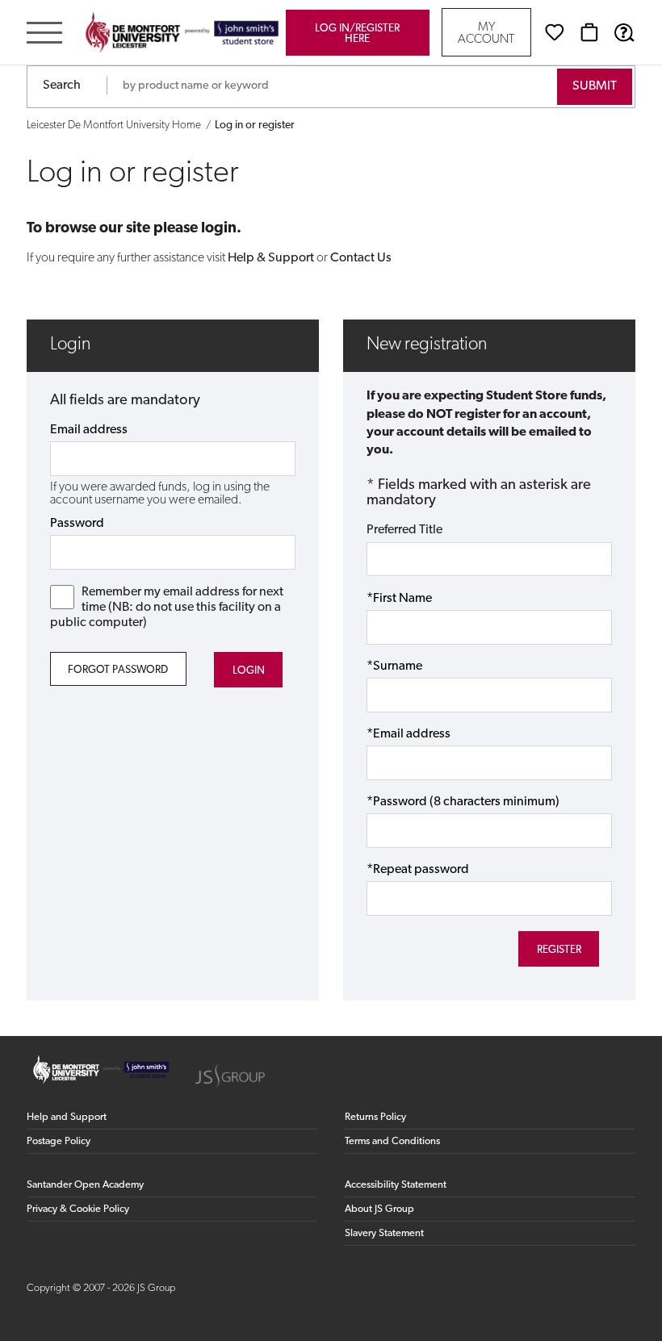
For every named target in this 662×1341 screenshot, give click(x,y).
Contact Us (361, 258)
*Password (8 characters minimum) (463, 802)
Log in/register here (357, 33)
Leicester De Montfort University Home (114, 125)
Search (62, 85)
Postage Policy (58, 1141)
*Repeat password (418, 869)
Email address (89, 430)
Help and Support (67, 1117)
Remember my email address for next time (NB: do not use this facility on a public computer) (167, 607)
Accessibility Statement (395, 1185)
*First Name (399, 598)
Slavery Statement (384, 1233)
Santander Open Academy (85, 1185)
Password (77, 523)
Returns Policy (375, 1117)
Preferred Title (404, 530)
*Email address (408, 734)
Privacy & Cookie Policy (78, 1209)
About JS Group (379, 1209)
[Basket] (589, 32)
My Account (486, 34)
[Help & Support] (624, 32)
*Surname (394, 666)
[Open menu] (44, 34)
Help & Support (271, 258)
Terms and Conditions (392, 1141)
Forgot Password (118, 670)
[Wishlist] (554, 32)
